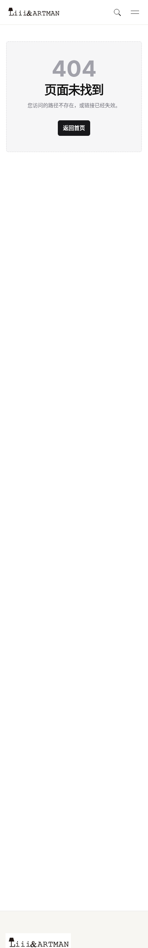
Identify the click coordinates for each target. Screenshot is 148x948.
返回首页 (74, 127)
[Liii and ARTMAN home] (33, 12)
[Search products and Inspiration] (117, 12)
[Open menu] (134, 12)
